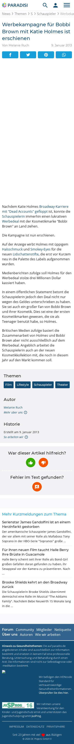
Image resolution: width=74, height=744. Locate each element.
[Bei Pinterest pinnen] (46, 54)
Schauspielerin (13, 216)
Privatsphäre (56, 726)
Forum (7, 629)
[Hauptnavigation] (67, 5)
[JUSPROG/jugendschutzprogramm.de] (18, 705)
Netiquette (62, 629)
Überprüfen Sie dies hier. (54, 693)
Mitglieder (44, 629)
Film (8, 384)
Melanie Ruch (13, 407)
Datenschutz (35, 726)
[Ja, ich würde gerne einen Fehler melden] (37, 486)
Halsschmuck (12, 249)
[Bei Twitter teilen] (28, 54)
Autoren (26, 634)
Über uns (9, 634)
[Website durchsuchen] (45, 5)
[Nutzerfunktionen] (55, 5)
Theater (62, 384)
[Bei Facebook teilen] (10, 54)
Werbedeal (10, 221)
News (6, 13)
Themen (21, 13)
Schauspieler (46, 13)
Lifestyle (23, 384)
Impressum (16, 726)
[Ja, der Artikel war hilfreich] (30, 462)
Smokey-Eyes (40, 249)
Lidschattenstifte (26, 254)
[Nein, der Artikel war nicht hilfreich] (43, 462)
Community (25, 629)
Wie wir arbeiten (47, 634)
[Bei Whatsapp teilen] (64, 54)
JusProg (36, 716)
